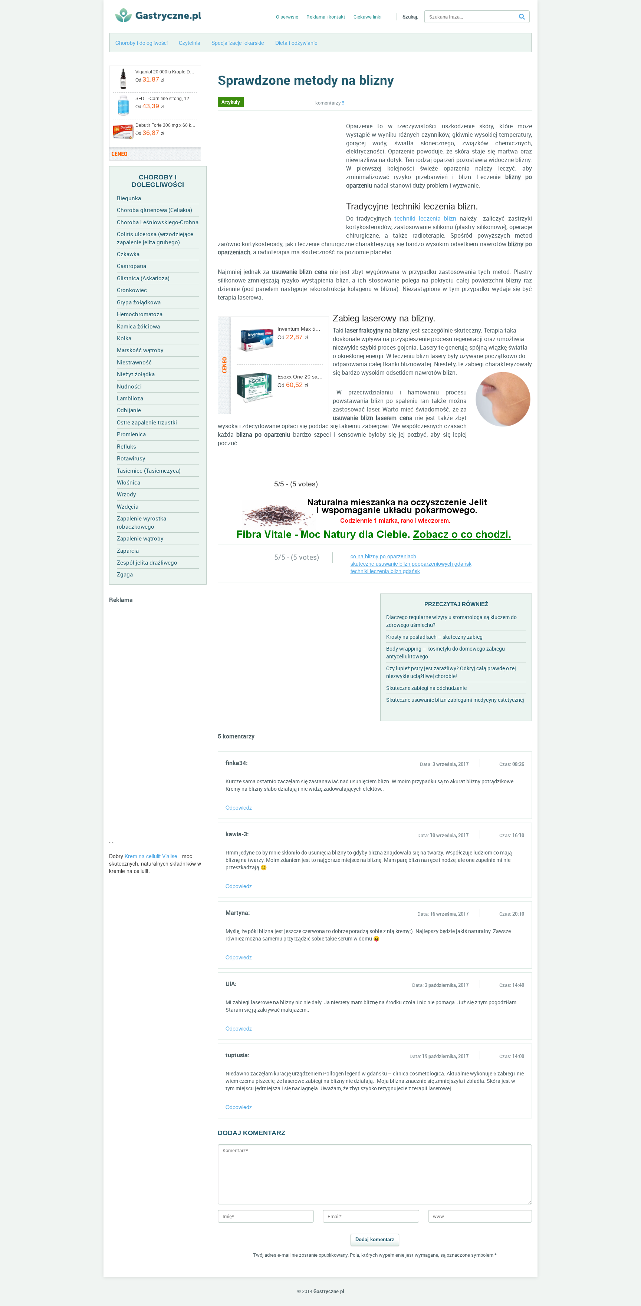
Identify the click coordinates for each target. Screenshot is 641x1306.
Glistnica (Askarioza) (143, 278)
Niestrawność (134, 362)
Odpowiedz (239, 807)
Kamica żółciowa (138, 326)
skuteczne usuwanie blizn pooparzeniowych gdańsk (411, 563)
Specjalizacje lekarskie (237, 42)
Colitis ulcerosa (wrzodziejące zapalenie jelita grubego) (155, 237)
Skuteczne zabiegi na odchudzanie (426, 687)
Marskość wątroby (140, 350)
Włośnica (128, 482)
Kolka (124, 338)
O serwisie (287, 16)
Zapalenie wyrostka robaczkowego (141, 522)
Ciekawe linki (367, 16)
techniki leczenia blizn (425, 218)
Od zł (149, 79)
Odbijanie (129, 410)
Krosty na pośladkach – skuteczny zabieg (434, 636)
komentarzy (330, 102)
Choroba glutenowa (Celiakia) (154, 210)
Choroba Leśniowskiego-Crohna (157, 222)
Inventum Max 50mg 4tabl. (300, 328)
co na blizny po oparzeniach (383, 556)
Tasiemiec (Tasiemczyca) (149, 470)
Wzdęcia (127, 506)
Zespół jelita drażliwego (147, 562)
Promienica (131, 434)
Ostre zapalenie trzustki (147, 422)
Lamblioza (130, 398)
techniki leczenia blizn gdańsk (385, 571)
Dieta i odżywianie (296, 42)
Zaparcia (128, 550)
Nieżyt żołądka (136, 374)
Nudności (129, 386)
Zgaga (125, 574)
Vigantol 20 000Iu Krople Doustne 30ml (165, 72)
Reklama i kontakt (325, 16)
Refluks (126, 446)
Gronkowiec (132, 290)
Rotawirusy (131, 458)
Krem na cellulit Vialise (151, 856)
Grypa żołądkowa (139, 302)
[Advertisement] (158, 726)
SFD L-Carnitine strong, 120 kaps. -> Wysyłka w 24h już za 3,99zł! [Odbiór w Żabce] (165, 98)
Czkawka (128, 254)
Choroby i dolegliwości (141, 42)
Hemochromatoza (139, 314)
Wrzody (126, 494)
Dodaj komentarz (374, 1239)
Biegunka (129, 198)
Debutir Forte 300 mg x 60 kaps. (165, 125)
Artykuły (230, 102)
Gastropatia (131, 266)
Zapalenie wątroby (140, 538)
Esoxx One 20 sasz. (300, 376)
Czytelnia (189, 42)
